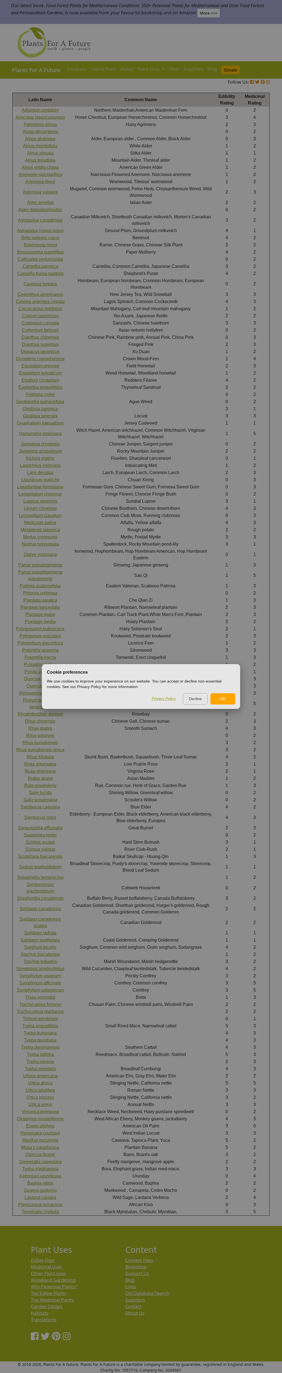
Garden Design (46, 1306)
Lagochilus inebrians (40, 465)
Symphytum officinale (40, 983)
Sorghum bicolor (40, 947)
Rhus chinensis (40, 721)
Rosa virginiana (40, 771)
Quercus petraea (40, 678)
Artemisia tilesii (40, 181)
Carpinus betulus (40, 284)
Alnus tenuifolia (40, 160)
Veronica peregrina (40, 1111)
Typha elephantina (40, 1168)
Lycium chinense (40, 508)
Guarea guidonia (40, 1190)
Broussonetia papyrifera (40, 252)
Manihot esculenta (40, 1140)
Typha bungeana (40, 1033)
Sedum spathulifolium (40, 867)
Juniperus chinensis (40, 444)
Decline (195, 699)
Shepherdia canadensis (40, 898)
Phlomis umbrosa (40, 593)
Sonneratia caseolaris (40, 1161)
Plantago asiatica (40, 600)
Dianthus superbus (40, 344)
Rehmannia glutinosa (40, 693)
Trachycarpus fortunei (40, 1004)
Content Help (139, 1260)
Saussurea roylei (40, 835)
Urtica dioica (40, 1083)
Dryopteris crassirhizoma (40, 358)
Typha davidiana (40, 1040)
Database (77, 69)
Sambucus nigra (40, 817)
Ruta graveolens (40, 785)
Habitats (39, 1313)
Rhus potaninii (40, 735)
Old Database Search (147, 1293)
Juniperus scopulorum (40, 451)
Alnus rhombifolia (40, 146)
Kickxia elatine (40, 458)
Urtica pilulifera (40, 1090)
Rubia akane (40, 778)
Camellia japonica (40, 266)
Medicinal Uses (46, 1267)
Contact (133, 1306)
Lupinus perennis (40, 501)
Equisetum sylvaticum (40, 373)
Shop (174, 69)
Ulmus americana (40, 1076)
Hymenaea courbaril (40, 1133)
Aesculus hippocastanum (40, 117)
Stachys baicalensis (40, 954)
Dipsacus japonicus (40, 351)
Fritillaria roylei (40, 394)
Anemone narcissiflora (40, 174)
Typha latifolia (40, 1054)
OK (223, 699)
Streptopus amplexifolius (40, 968)
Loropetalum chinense (40, 494)
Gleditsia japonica (40, 408)
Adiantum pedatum (40, 110)
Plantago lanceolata (40, 607)
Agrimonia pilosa (40, 124)
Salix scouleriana (40, 799)
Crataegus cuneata (40, 323)
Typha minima (40, 1061)
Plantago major (40, 614)
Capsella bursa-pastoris (40, 273)
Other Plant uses (48, 1273)
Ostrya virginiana (40, 554)
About (127, 69)
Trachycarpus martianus (40, 1011)
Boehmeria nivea (40, 245)
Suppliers (193, 69)
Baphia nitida (40, 1183)
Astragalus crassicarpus (40, 230)
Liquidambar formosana (40, 487)
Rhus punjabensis (40, 742)
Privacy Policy (164, 698)
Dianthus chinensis (40, 337)
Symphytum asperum (40, 975)
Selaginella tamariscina (40, 877)
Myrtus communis (40, 537)
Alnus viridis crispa (40, 167)
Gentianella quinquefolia (40, 401)
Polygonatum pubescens (40, 628)
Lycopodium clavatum (40, 515)
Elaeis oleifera (40, 1126)
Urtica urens (40, 1104)
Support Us (137, 1273)
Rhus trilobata (40, 757)
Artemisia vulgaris (40, 192)
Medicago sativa (40, 522)
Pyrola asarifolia (40, 671)
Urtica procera (40, 1097)
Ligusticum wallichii (40, 479)
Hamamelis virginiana (40, 433)
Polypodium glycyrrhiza (40, 643)
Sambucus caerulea (40, 807)
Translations (43, 1320)
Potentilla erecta (40, 657)
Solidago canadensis (40, 908)
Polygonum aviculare (40, 636)
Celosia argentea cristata (40, 301)
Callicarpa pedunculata (40, 259)
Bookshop (136, 1267)
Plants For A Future (36, 70)
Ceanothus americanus (40, 294)
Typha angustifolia (40, 1025)
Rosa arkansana (40, 764)
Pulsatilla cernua (40, 664)
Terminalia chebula (40, 1211)
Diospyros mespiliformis (40, 1118)
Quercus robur (40, 686)
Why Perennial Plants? (54, 1287)
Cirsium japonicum (40, 315)
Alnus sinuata (40, 153)
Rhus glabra (40, 728)
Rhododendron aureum (40, 714)
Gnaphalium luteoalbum (40, 423)
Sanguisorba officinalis (40, 828)
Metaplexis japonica (40, 529)
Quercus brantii (40, 1154)
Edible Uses (43, 1260)
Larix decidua (40, 472)
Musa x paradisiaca (40, 1147)
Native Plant (103, 69)
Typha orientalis (40, 1068)
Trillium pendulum (40, 1018)
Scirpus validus (40, 849)
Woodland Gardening (53, 1280)
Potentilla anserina (40, 650)
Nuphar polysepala (40, 544)
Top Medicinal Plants (52, 1300)
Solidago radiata (40, 933)
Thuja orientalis (40, 997)
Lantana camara (40, 1197)
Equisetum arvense (40, 366)
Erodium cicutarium (40, 380)
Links (130, 1287)
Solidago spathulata (40, 940)
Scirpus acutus (40, 842)
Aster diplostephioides (40, 209)
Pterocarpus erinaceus (40, 1204)
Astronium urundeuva (40, 1176)
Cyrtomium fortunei (40, 330)
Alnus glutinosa (40, 138)
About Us (135, 1313)
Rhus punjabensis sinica (40, 749)
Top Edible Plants (48, 1293)
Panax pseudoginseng (40, 565)
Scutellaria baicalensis (40, 856)
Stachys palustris (40, 961)
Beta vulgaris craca (40, 237)
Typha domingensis (40, 1047)
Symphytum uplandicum (40, 990)
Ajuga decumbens (40, 131)
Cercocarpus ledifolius (40, 308)
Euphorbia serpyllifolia (40, 387)
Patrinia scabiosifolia (40, 586)
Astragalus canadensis (40, 220)
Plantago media (40, 621)
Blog (212, 69)
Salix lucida (40, 792)
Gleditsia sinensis (40, 416)
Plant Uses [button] (149, 69)
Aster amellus (40, 202)
